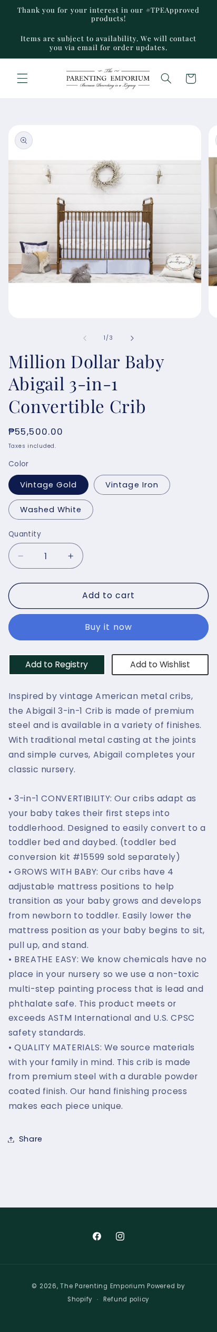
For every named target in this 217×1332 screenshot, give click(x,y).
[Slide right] (132, 338)
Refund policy (126, 1299)
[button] (22, 78)
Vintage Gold (48, 485)
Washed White (51, 509)
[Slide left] (84, 338)
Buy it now (108, 627)
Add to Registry (56, 664)
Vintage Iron (132, 485)
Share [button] (31, 1139)
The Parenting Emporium (102, 1286)
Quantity (24, 534)
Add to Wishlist (160, 664)
